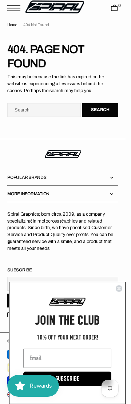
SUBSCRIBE (67, 379)
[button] (15, 8)
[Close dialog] (119, 288)
